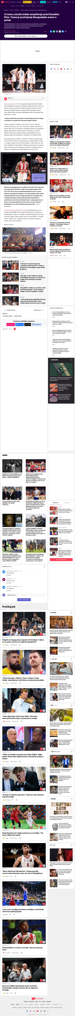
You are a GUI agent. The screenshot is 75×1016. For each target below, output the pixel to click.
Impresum (20, 1007)
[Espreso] (17, 1004)
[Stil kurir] (26, 1004)
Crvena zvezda (8, 104)
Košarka (17, 10)
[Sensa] (48, 1004)
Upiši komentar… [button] (11, 595)
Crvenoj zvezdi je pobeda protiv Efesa (15, 210)
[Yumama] (55, 1004)
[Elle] (22, 1004)
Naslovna (6, 10)
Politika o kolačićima (44, 1007)
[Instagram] (54, 69)
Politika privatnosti (58, 1007)
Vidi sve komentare (24, 599)
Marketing (15, 1007)
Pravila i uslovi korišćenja (33, 1007)
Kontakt (25, 1007)
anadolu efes (17, 316)
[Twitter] (58, 69)
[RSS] (71, 69)
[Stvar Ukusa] (61, 1004)
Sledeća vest (37, 310)
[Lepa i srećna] (36, 1004)
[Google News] (67, 69)
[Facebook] (51, 69)
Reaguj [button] (5, 328)
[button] (45, 31)
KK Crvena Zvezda (7, 316)
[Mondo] (5, 2)
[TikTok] (64, 69)
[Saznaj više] (71, 360)
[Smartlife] (42, 1004)
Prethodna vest (11, 310)
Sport (11, 10)
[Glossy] (31, 1004)
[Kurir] (12, 1004)
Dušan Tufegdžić (11, 30)
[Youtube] (61, 69)
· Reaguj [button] (54, 147)
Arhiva (51, 1007)
